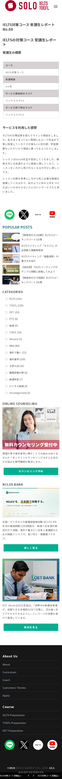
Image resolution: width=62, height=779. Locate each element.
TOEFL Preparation (14, 723)
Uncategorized (18, 392)
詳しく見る (31, 548)
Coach (6, 680)
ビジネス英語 (16, 386)
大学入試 (14, 366)
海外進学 (14, 359)
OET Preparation (13, 730)
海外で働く (15, 352)
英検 (11, 325)
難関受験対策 (16, 372)
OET (11, 312)
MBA (11, 345)
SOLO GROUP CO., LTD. (32, 768)
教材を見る (31, 627)
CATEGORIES (12, 291)
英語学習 (14, 379)
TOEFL (13, 305)
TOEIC (13, 332)
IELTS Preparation (14, 715)
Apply (6, 695)
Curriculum (9, 672)
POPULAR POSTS (17, 227)
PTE (11, 319)
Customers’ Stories (14, 687)
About (6, 664)
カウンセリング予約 (31, 471)
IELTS (12, 298)
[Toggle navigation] (55, 6)
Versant (13, 339)
